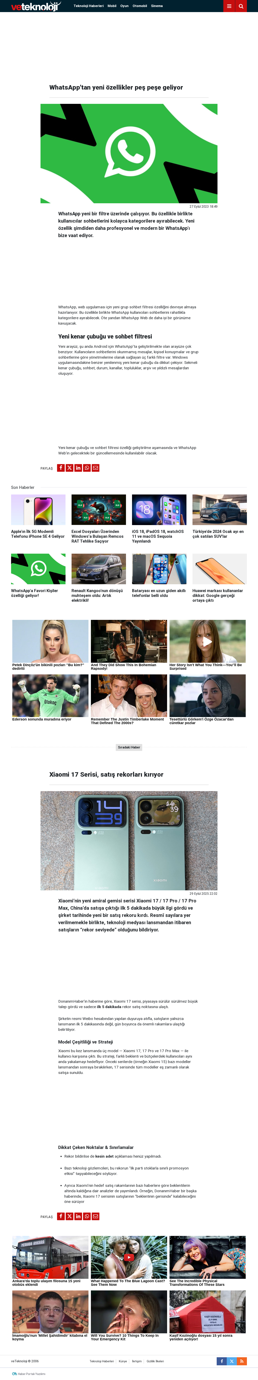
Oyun (124, 6)
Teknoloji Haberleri (89, 6)
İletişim (137, 1361)
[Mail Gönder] (95, 468)
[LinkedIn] (78, 468)
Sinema (157, 6)
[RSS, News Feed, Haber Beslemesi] (242, 1361)
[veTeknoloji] (36, 6)
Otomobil (140, 6)
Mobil (112, 6)
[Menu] (229, 6)
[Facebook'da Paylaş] (61, 468)
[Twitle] (69, 468)
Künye (123, 1361)
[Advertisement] (129, 46)
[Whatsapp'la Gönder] (87, 468)
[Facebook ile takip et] (222, 1361)
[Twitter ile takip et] (232, 1361)
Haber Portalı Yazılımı (31, 1374)
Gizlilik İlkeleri (155, 1361)
